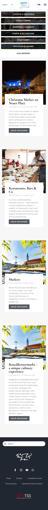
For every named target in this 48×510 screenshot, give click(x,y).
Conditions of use (35, 478)
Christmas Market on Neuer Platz (23, 101)
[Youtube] (27, 470)
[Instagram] (21, 470)
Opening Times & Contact (32, 484)
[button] (45, 4)
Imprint (19, 478)
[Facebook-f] (15, 470)
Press (8, 478)
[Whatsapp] (33, 470)
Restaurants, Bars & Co (22, 190)
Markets (14, 279)
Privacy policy (11, 484)
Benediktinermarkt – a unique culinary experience (23, 368)
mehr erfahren (19, 130)
